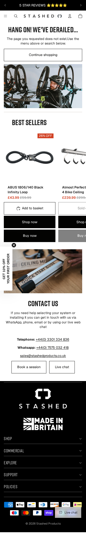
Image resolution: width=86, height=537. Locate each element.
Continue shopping (43, 55)
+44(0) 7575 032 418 (52, 347)
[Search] (16, 16)
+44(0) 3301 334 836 (52, 339)
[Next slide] (80, 5)
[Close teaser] (13, 245)
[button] (6, 269)
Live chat (62, 367)
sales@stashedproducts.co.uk (43, 356)
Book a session (29, 367)
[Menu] (5, 16)
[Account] (69, 16)
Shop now (29, 222)
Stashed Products (48, 524)
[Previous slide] (5, 5)
